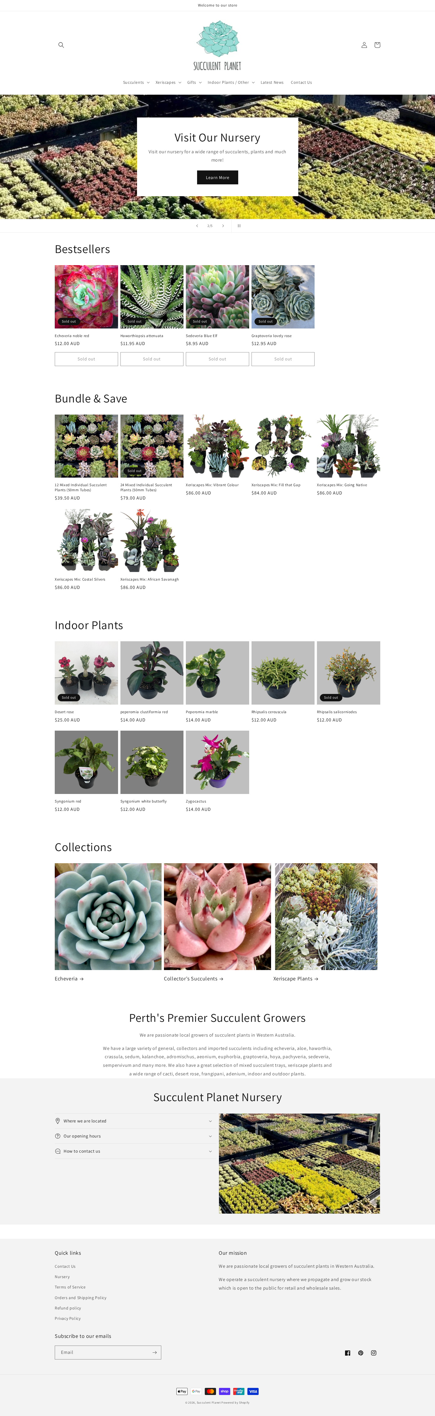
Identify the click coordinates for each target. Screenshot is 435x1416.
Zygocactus (196, 801)
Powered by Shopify (235, 1402)
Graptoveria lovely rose (272, 336)
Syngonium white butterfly (143, 801)
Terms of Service (70, 1287)
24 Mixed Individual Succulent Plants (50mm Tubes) (146, 487)
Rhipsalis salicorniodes (337, 712)
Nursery (62, 1276)
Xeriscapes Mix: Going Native (342, 485)
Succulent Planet (209, 1402)
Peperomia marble (202, 712)
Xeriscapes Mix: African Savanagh (149, 579)
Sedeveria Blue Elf (202, 336)
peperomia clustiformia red (144, 712)
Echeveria (66, 978)
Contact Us (65, 1266)
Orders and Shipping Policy (81, 1297)
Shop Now (217, 173)
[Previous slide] (197, 225)
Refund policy (68, 1308)
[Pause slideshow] (237, 225)
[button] (61, 44)
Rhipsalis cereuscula (269, 712)
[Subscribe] (154, 1352)
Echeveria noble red (72, 336)
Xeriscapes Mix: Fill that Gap (276, 485)
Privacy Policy (67, 1318)
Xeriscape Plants (292, 978)
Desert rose (64, 712)
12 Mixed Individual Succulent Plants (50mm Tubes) (81, 487)
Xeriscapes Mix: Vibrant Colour (212, 485)
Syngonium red (68, 801)
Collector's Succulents (190, 978)
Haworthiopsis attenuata (142, 336)
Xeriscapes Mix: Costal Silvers (80, 579)
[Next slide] (223, 225)
